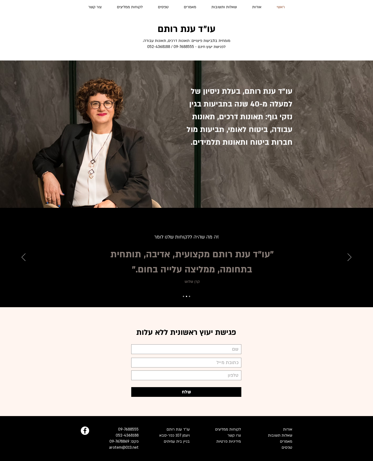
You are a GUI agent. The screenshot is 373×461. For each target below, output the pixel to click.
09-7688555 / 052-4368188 (170, 46)
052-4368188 (127, 435)
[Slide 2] (186, 296)
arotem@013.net (124, 447)
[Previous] (23, 257)
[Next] (349, 257)
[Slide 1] (183, 296)
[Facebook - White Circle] (85, 430)
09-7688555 (128, 429)
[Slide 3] (189, 296)
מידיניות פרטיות (228, 441)
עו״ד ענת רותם (186, 29)
